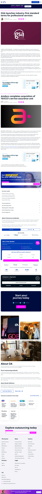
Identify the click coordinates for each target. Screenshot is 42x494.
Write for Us (4, 477)
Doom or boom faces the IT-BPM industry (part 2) (22, 404)
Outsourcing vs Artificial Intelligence (8, 198)
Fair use (16, 467)
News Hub (4, 443)
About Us (3, 475)
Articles (3, 450)
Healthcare (30, 452)
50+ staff (21, 257)
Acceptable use (18, 469)
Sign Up (3, 465)
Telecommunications (32, 450)
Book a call (39, 492)
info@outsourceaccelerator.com (9, 483)
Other (33, 257)
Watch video (18, 391)
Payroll (16, 454)
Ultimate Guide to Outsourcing (8, 193)
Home (2, 10)
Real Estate (30, 441)
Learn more (11, 229)
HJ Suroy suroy (6, 18)
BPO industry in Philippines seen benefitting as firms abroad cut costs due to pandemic (13, 416)
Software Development (19, 456)
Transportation (31, 454)
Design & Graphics (18, 443)
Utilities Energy (31, 456)
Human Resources (18, 450)
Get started (21, 260)
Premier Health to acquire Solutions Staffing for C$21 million (13, 164)
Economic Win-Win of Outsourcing (8, 196)
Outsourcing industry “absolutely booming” (4, 405)
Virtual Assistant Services (19, 458)
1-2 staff (9, 254)
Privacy (16, 471)
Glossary (3, 458)
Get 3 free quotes (21, 306)
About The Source (5, 441)
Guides (3, 454)
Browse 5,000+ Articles (6, 200)
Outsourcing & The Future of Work (8, 195)
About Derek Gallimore (6, 479)
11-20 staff (33, 254)
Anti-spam (17, 465)
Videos (3, 456)
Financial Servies (31, 443)
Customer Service (18, 441)
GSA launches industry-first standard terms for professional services (13, 166)
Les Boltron (6, 101)
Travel (29, 458)
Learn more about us (7, 391)
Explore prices (32, 432)
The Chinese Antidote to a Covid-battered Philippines (4, 415)
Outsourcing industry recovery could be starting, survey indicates (14, 405)
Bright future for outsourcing (31, 404)
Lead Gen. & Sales (18, 452)
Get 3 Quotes (27, 6)
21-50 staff (9, 257)
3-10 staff (21, 254)
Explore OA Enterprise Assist (21, 282)
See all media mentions (34, 395)
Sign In (3, 463)
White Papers (4, 452)
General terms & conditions (20, 463)
